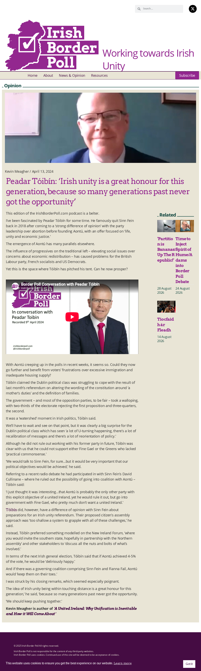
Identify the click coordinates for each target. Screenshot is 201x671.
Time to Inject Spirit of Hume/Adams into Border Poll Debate (183, 260)
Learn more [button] (123, 663)
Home (32, 75)
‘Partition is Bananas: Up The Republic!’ (166, 249)
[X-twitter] (193, 9)
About (48, 75)
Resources (99, 75)
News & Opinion (72, 75)
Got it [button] (189, 664)
